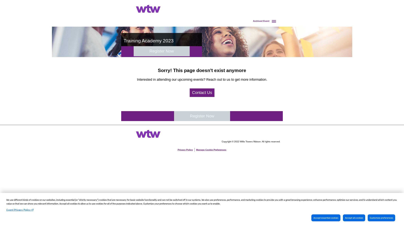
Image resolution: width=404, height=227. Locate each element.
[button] (265, 20)
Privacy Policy (185, 149)
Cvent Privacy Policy (18, 209)
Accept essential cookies (325, 218)
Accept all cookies (354, 218)
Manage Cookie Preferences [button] (211, 149)
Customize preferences (381, 218)
